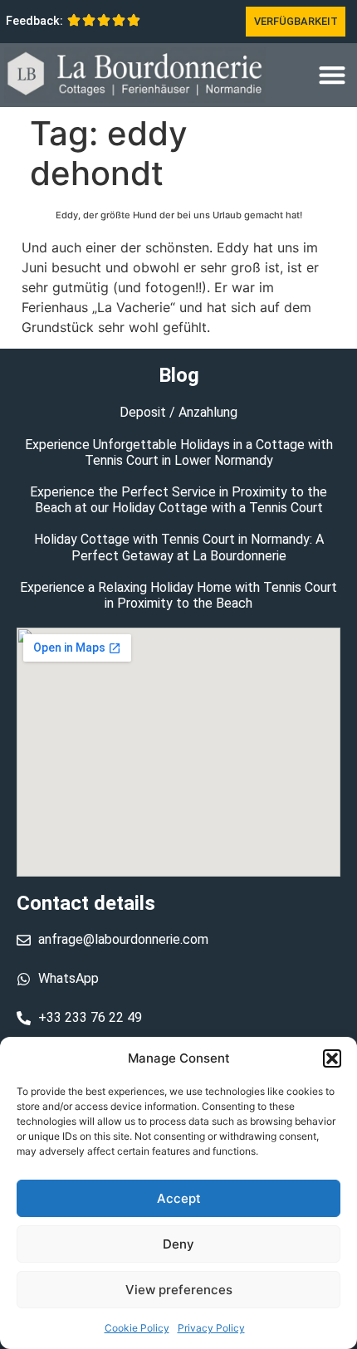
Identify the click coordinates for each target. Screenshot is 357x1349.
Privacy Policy (211, 1328)
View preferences (178, 1290)
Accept (179, 1198)
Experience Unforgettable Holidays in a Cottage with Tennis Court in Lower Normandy (179, 452)
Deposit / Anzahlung (178, 412)
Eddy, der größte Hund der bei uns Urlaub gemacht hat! (179, 215)
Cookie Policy (137, 1328)
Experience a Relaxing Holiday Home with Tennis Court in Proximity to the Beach (178, 595)
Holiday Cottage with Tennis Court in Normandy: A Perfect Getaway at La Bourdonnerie (179, 547)
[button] (332, 1058)
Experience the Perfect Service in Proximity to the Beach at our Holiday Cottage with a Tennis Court (178, 500)
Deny (178, 1244)
